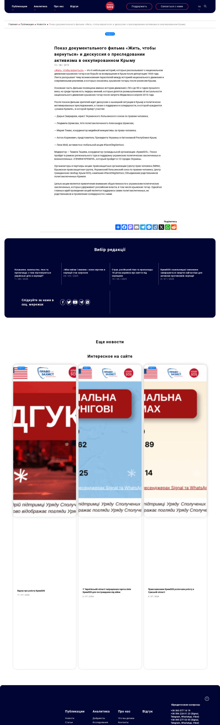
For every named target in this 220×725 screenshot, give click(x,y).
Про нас (59, 6)
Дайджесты (99, 718)
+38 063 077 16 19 (180, 710)
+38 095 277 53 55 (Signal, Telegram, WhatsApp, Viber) (185, 721)
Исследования (100, 722)
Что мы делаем (126, 718)
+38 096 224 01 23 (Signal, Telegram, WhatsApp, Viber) (185, 715)
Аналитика (40, 6)
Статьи (69, 722)
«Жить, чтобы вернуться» (69, 70)
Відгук (74, 6)
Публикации (19, 6)
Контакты (123, 722)
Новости (69, 718)
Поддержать (139, 6)
